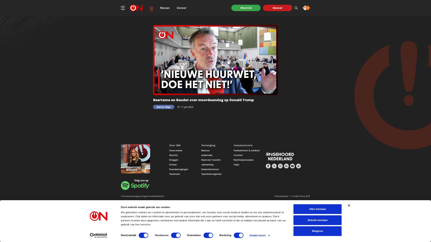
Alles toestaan (317, 209)
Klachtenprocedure (244, 160)
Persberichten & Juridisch (247, 151)
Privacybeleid (281, 196)
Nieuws (165, 8)
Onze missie (175, 151)
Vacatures (174, 174)
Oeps (236, 165)
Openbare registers (211, 174)
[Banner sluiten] (349, 205)
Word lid (246, 8)
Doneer (182, 8)
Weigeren (317, 231)
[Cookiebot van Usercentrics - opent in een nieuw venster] (98, 235)
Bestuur (205, 151)
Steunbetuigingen (178, 169)
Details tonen (257, 235)
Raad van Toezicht (211, 160)
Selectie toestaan (318, 220)
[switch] (176, 235)
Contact (238, 155)
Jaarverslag (207, 165)
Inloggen (173, 160)
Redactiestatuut (210, 169)
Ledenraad (206, 155)
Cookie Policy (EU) (301, 196)
